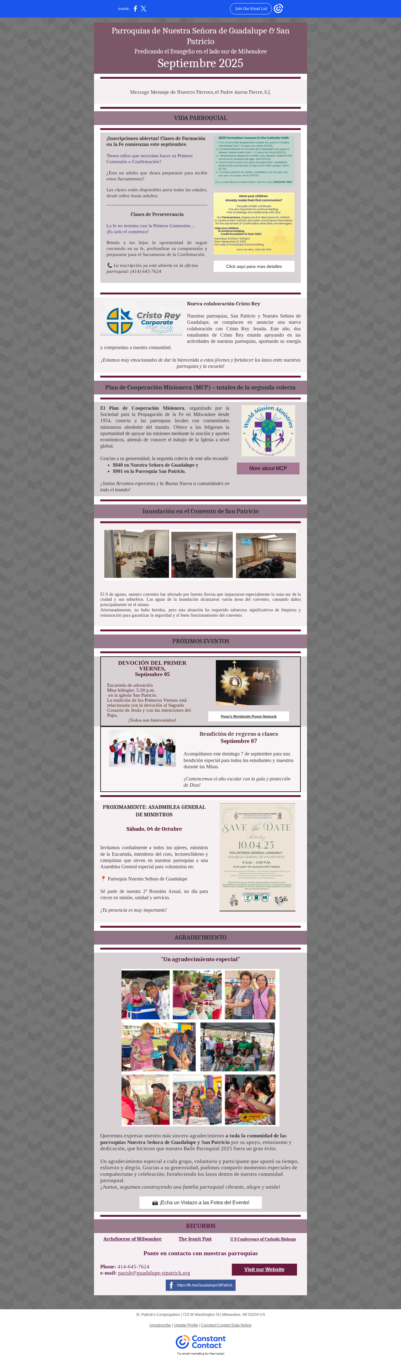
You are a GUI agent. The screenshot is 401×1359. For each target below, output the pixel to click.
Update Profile (186, 1325)
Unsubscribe (160, 1325)
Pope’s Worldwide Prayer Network (249, 716)
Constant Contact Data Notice (226, 1325)
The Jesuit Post (195, 1239)
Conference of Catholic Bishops (266, 1239)
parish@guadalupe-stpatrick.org (154, 1273)
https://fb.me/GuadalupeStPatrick (204, 1285)
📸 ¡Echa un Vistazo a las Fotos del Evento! (200, 1202)
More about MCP (268, 468)
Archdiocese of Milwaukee (132, 1239)
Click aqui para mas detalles (254, 266)
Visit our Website (264, 1269)
